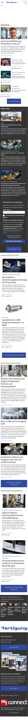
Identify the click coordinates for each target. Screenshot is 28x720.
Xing (16, 695)
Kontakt (17, 709)
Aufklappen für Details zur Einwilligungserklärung (14, 236)
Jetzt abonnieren (14, 647)
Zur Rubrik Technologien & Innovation (14, 355)
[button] (2, 608)
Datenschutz (7, 708)
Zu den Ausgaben (14, 688)
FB (19, 695)
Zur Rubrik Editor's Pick (14, 249)
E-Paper (25, 1)
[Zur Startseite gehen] (11, 2)
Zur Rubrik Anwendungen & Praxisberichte (14, 483)
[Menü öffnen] (2, 2)
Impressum (14, 708)
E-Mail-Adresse (7, 210)
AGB (2, 708)
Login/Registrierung (26, 3)
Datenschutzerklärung (13, 233)
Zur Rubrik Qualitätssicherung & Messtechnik (14, 588)
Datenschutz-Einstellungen (8, 709)
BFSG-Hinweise (21, 708)
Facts (21, 709)
